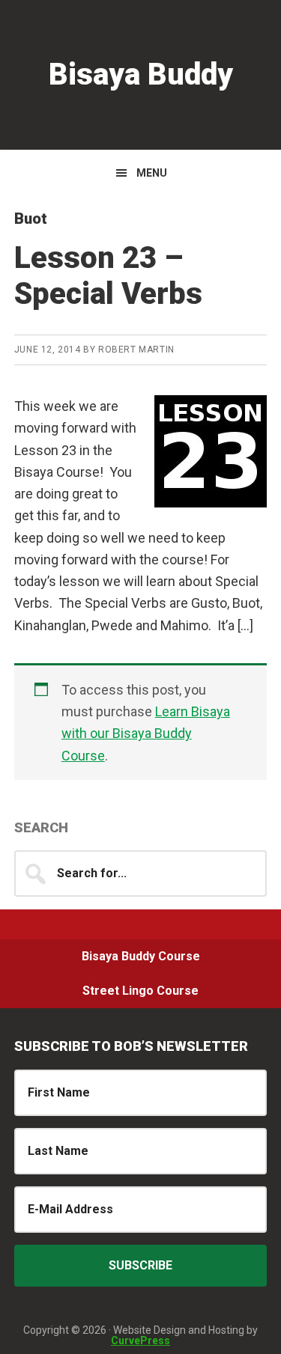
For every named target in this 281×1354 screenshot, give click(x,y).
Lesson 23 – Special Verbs (108, 275)
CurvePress (140, 1341)
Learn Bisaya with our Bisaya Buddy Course (145, 733)
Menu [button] (151, 173)
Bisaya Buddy (141, 74)
